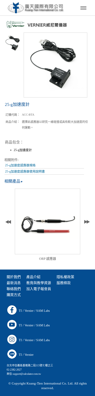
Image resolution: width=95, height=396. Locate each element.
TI (20, 310)
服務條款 (64, 283)
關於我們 (14, 277)
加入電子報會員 (38, 289)
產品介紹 (33, 277)
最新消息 (14, 283)
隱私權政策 (65, 277)
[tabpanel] (47, 226)
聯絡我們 (14, 289)
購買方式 (14, 295)
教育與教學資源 (38, 283)
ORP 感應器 (47, 258)
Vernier (29, 310)
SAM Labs (43, 310)
